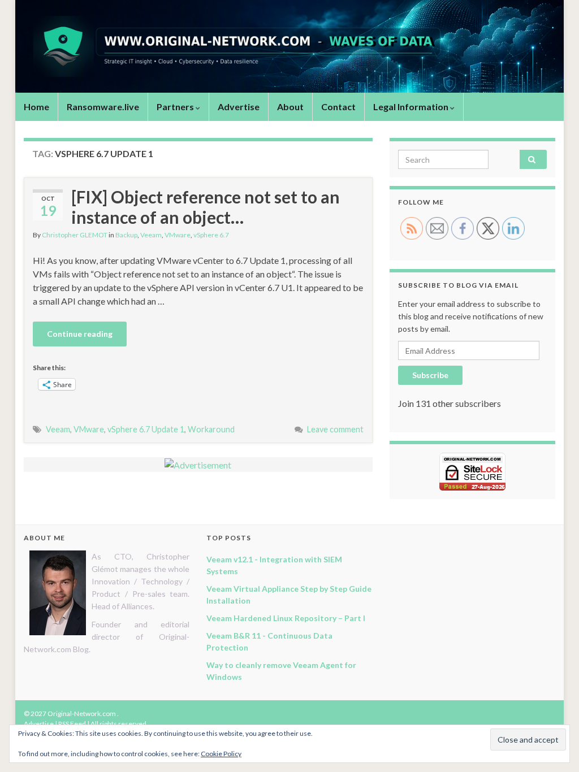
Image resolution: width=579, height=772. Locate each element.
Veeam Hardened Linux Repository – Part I (285, 618)
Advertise (239, 106)
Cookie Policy (221, 753)
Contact (338, 106)
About (290, 106)
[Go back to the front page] (289, 46)
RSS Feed (72, 723)
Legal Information (411, 106)
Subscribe (430, 375)
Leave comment (335, 429)
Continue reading (80, 334)
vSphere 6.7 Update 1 (145, 429)
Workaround (211, 429)
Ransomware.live (103, 106)
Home (36, 106)
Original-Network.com (82, 713)
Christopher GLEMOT (74, 235)
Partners (176, 106)
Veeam (151, 235)
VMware (178, 235)
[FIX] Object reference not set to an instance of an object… (205, 207)
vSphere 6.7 (211, 235)
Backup (126, 235)
